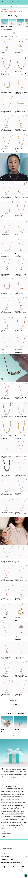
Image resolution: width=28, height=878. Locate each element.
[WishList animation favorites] (26, 6)
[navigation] (1, 6)
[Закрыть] (26, 12)
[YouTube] (23, 866)
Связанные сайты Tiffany (7, 859)
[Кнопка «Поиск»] (2, 9)
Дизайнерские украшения (8, 29)
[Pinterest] (5, 866)
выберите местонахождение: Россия (10, 862)
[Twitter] (14, 866)
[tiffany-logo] (14, 6)
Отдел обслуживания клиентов (8, 843)
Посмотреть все (15, 36)
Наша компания (5, 856)
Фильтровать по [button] (7, 33)
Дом (1, 29)
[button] (1, 6)
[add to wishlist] (12, 39)
